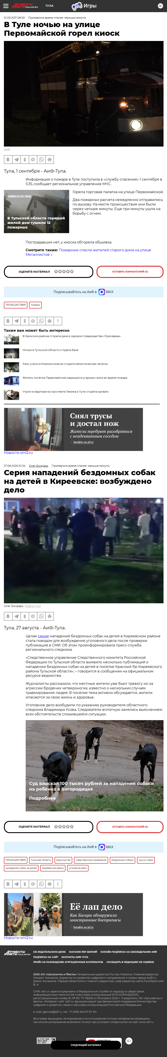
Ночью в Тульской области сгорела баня (50, 350)
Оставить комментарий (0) (130, 271)
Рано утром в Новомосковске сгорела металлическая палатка (65, 363)
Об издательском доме (49, 952)
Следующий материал (86, 1045)
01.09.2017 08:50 (14, 17)
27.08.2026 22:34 (14, 465)
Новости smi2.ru (18, 453)
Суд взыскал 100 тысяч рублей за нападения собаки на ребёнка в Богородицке (91, 786)
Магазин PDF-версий (83, 952)
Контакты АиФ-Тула (75, 957)
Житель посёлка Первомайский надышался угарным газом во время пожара (75, 377)
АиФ (7, 149)
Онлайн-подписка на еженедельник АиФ (128, 952)
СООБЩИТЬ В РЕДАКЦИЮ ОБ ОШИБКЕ (130, 962)
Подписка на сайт (45, 957)
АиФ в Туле (33, 606)
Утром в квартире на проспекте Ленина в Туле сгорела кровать (66, 391)
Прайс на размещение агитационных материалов (68, 962)
